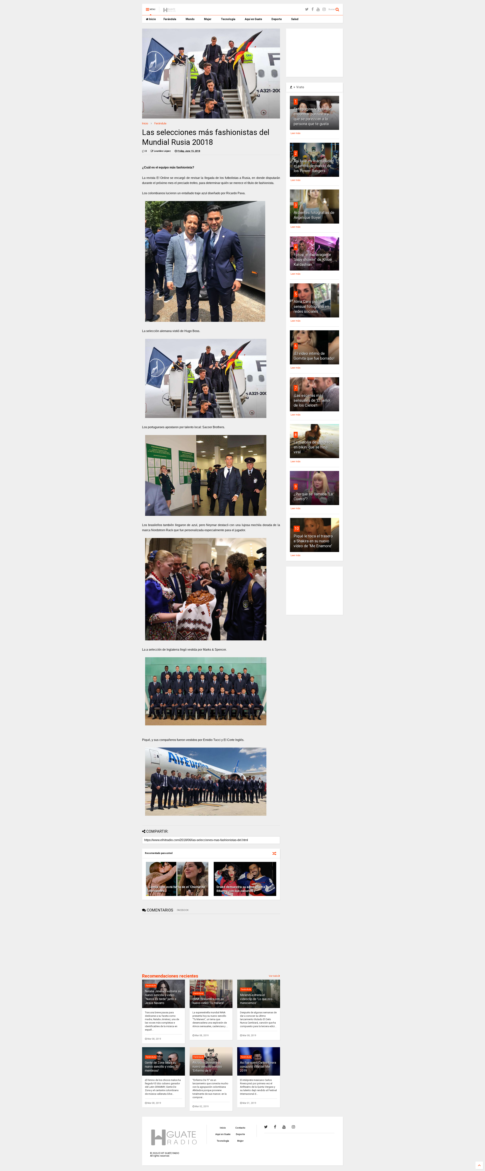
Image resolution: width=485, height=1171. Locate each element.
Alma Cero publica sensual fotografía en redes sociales (311, 306)
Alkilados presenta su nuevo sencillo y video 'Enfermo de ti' (207, 1066)
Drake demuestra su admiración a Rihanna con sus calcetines (241, 889)
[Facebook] (312, 9)
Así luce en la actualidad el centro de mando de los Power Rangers (314, 166)
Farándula (169, 19)
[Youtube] (318, 9)
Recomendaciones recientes (170, 976)
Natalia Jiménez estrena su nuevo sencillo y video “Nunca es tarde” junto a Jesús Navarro (163, 997)
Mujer (207, 19)
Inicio (152, 19)
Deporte (276, 19)
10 (297, 528)
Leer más (295, 133)
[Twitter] (307, 9)
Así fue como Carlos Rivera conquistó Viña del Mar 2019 (258, 1066)
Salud (294, 19)
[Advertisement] (170, 943)
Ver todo (273, 976)
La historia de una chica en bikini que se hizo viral (313, 447)
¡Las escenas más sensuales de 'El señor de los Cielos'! (312, 400)
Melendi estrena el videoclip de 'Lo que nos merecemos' (256, 999)
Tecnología (228, 19)
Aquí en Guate (253, 19)
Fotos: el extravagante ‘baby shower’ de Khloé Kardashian (313, 259)
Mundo (190, 19)
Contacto (240, 1128)
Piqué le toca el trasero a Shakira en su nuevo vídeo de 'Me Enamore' (313, 541)
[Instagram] (324, 9)
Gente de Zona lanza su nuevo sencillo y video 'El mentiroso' (161, 1066)
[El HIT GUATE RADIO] (169, 10)
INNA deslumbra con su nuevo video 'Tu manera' (208, 1001)
